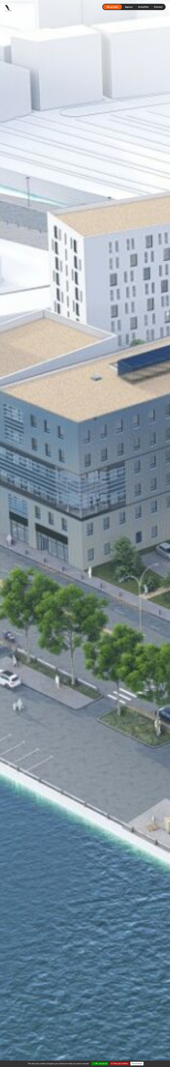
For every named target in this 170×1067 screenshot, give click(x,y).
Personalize (137, 1064)
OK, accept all (100, 1064)
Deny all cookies (120, 1064)
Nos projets (112, 6)
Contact (158, 6)
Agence (129, 6)
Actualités (143, 6)
